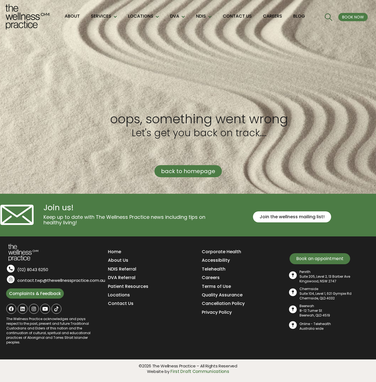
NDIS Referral (122, 269)
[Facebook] (11, 309)
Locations (119, 295)
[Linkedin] (23, 309)
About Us (118, 260)
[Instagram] (34, 309)
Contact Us (120, 303)
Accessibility (216, 260)
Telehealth (213, 269)
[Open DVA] (183, 17)
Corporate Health (221, 252)
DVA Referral (121, 277)
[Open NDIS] (210, 17)
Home (114, 252)
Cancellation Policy (223, 303)
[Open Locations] (157, 17)
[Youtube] (45, 309)
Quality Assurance (222, 295)
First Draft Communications (199, 371)
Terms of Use (216, 286)
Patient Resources (128, 286)
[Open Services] (115, 17)
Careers (211, 277)
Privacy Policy (217, 312)
